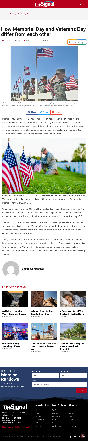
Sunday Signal (23, 14)
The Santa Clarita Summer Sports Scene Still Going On (43, 346)
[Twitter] (75, 437)
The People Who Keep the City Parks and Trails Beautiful (72, 346)
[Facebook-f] (71, 437)
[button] (7, 4)
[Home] (5, 14)
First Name (36, 371)
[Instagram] (79, 437)
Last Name (64, 371)
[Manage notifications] (82, 436)
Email (34, 380)
